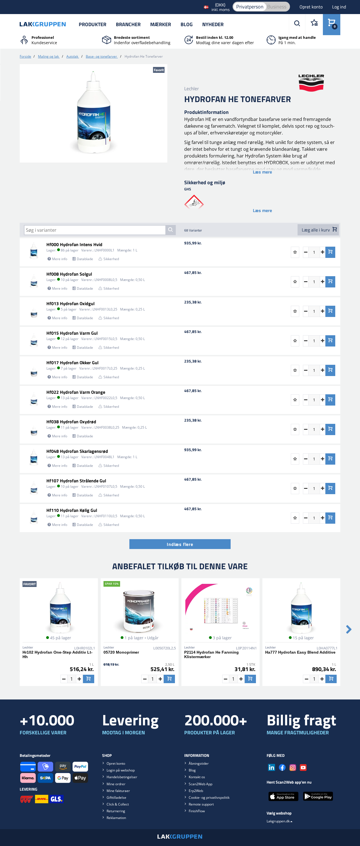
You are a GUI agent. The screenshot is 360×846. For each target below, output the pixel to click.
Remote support (201, 804)
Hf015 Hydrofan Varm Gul (72, 333)
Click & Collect (118, 804)
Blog (187, 24)
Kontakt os (197, 777)
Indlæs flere (180, 544)
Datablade (85, 258)
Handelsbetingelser (122, 777)
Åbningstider (199, 763)
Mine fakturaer (118, 790)
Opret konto (312, 6)
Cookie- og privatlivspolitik (209, 797)
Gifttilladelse (116, 797)
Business (276, 6)
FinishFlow (197, 811)
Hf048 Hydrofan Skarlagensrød (77, 451)
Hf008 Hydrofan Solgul (69, 274)
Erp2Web (196, 790)
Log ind (339, 6)
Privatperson (250, 6)
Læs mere (262, 171)
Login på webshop (121, 770)
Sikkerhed (111, 258)
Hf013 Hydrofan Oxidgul (70, 303)
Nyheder (213, 24)
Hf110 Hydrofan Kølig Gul (71, 510)
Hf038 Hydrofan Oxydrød (71, 421)
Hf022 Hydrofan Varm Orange (75, 392)
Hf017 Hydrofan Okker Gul (72, 362)
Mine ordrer (116, 784)
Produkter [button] (92, 24)
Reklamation (116, 817)
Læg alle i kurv (316, 229)
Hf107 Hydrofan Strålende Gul (76, 480)
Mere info (59, 258)
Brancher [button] (128, 24)
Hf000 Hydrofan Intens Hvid (74, 244)
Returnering (116, 811)
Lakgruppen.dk (278, 821)
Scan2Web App (200, 784)
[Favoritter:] (314, 24)
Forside (25, 56)
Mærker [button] (160, 24)
